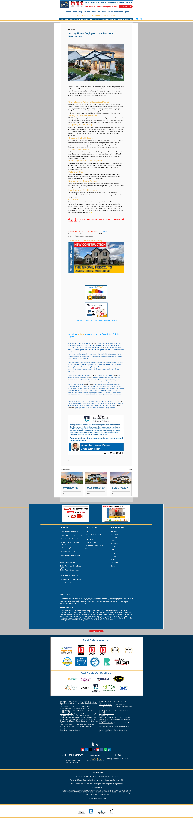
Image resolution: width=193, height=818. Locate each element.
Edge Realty (118, 784)
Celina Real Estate (66, 714)
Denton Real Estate (106, 723)
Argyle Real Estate (106, 707)
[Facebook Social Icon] (101, 749)
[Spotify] (105, 749)
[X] (90, 749)
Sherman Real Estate (67, 721)
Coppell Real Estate (106, 714)
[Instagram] (94, 749)
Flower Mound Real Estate (108, 717)
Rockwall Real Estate (106, 719)
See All (130, 469)
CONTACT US (95, 755)
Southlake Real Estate (68, 703)
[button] (66, 19)
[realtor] (82, 749)
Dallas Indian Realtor (67, 562)
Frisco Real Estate (66, 708)
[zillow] (86, 749)
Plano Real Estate (105, 705)
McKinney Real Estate (68, 710)
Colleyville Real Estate (68, 707)
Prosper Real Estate (67, 716)
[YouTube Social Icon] (97, 749)
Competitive (109, 784)
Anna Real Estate (66, 719)
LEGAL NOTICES (97, 773)
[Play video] (96, 257)
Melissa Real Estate (67, 717)
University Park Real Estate (69, 701)
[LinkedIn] (109, 749)
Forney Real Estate (105, 730)
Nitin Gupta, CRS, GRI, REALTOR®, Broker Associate (108, 2)
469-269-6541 (90, 6)
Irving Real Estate (105, 710)
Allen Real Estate (105, 701)
